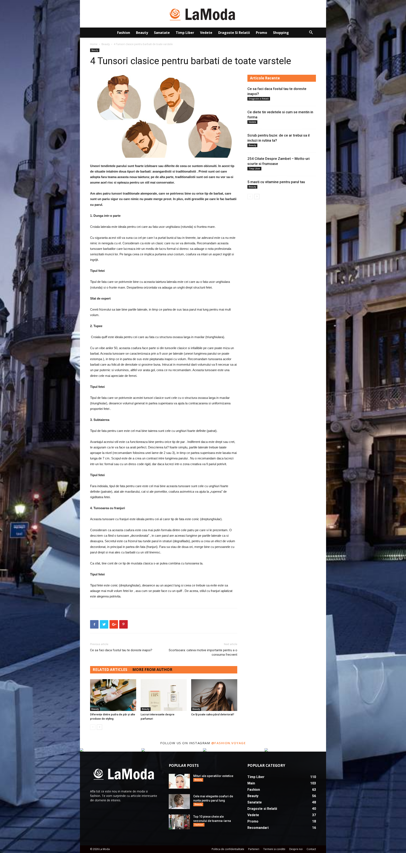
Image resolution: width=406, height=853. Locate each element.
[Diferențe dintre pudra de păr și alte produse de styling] (113, 695)
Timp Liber (185, 32)
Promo (261, 32)
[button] (311, 33)
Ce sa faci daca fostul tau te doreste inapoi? (121, 650)
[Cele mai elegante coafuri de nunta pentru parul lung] (179, 801)
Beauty (142, 32)
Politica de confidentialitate (228, 849)
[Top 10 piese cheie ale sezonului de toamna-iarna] (179, 821)
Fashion (123, 32)
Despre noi (296, 849)
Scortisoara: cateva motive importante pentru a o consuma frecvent (203, 652)
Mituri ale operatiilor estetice (213, 776)
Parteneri (253, 849)
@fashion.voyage (228, 743)
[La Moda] (203, 14)
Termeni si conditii (274, 849)
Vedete (206, 32)
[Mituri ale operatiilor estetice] (179, 781)
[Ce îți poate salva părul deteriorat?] (214, 695)
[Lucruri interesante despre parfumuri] (164, 695)
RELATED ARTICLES (110, 669)
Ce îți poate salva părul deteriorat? (212, 714)
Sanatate (162, 32)
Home (93, 44)
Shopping (281, 32)
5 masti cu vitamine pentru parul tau (276, 182)
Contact (311, 849)
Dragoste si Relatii (234, 32)
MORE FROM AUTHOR (152, 669)
